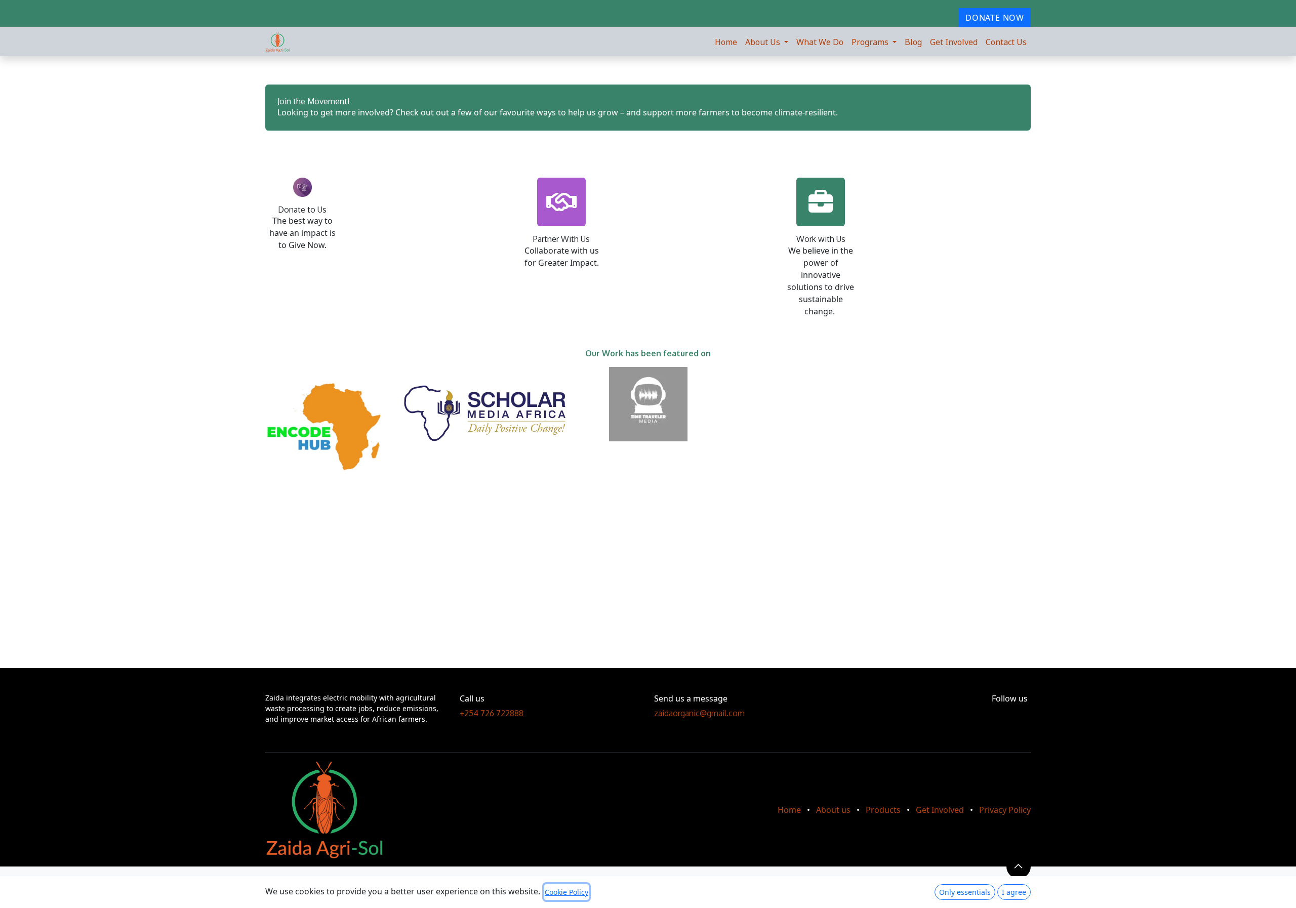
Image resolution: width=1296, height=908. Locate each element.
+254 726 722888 (491, 713)
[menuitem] (726, 42)
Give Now (307, 245)
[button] (1018, 866)
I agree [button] (1014, 892)
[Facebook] (1008, 716)
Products (883, 809)
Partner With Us (561, 239)
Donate (291, 209)
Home (789, 809)
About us (833, 809)
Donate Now (994, 17)
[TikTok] (1027, 716)
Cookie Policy (566, 892)
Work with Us (820, 239)
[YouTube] (1018, 716)
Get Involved (940, 809)
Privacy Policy (1005, 809)
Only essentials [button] (965, 892)
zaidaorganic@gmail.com (699, 713)
